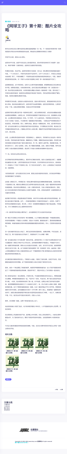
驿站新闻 (7, 410)
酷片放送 (8, 22)
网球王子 (8, 379)
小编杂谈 (7, 404)
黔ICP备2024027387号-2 (21, 442)
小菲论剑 (7, 406)
